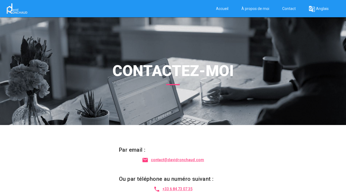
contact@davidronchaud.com (177, 160)
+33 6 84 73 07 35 (177, 189)
